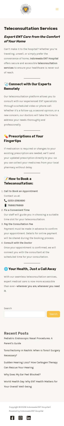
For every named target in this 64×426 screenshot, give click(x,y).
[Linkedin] (28, 418)
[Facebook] (12, 418)
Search (8, 308)
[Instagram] (20, 418)
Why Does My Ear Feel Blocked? (22, 374)
